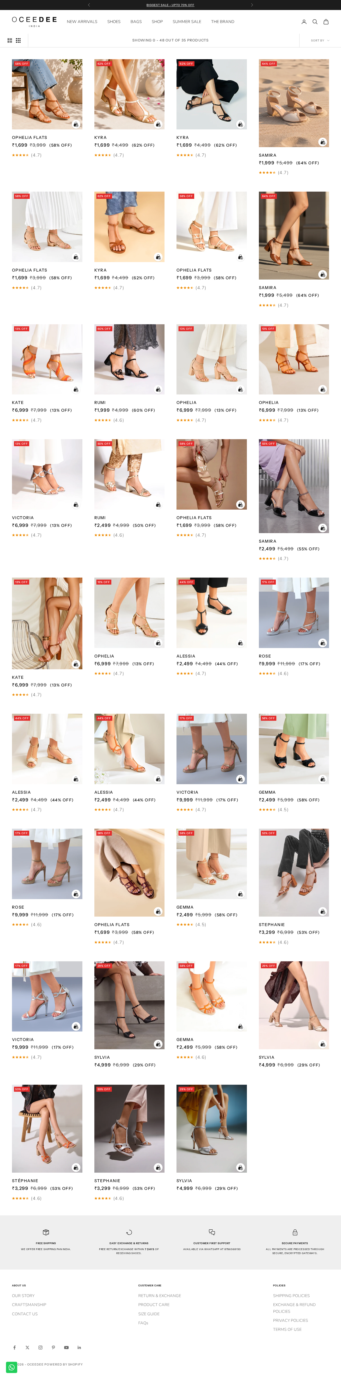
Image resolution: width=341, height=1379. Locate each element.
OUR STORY (23, 1296)
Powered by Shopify (63, 1364)
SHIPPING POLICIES (291, 1296)
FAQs (143, 1323)
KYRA (100, 137)
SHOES (114, 21)
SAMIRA (268, 155)
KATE (18, 402)
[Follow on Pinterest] (53, 1347)
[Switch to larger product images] (9, 40)
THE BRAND (222, 21)
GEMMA (267, 792)
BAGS (136, 21)
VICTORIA (23, 517)
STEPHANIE (272, 924)
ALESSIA (185, 656)
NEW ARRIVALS (82, 21)
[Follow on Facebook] (14, 1347)
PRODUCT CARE (154, 1305)
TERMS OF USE (287, 1329)
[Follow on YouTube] (66, 1347)
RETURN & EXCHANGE (159, 1296)
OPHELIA (186, 402)
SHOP (157, 21)
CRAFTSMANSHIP (29, 1305)
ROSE (265, 656)
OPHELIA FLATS (29, 137)
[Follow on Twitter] (27, 1347)
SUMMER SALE (187, 21)
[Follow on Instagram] (40, 1347)
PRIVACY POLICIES (290, 1320)
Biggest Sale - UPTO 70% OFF (170, 5)
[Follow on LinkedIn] (79, 1347)
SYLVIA (102, 1057)
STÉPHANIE (25, 1180)
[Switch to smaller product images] (18, 40)
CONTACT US (25, 1314)
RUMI (100, 402)
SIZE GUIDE (149, 1314)
